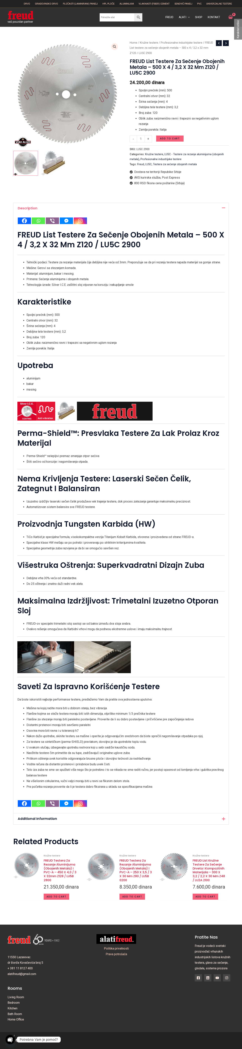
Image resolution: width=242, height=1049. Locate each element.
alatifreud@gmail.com (22, 974)
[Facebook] (24, 220)
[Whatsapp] (38, 220)
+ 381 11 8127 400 (20, 968)
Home (133, 42)
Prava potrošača (116, 954)
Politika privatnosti (116, 948)
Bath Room (15, 1014)
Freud (140, 164)
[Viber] (52, 220)
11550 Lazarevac (19, 957)
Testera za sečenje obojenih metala (175, 164)
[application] (188, 17)
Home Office (16, 1019)
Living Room (16, 997)
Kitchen (12, 1008)
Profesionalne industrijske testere (181, 42)
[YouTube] (217, 977)
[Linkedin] (207, 977)
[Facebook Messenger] (66, 220)
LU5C (148, 164)
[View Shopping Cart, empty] (230, 17)
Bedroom (14, 1002)
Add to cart (170, 138)
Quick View (26, 897)
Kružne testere (149, 42)
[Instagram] (80, 220)
